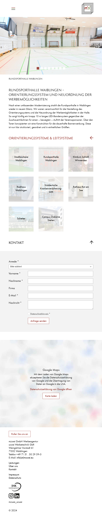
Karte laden (51, 396)
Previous (5, 46)
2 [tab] (41, 68)
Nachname (16, 281)
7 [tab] (60, 68)
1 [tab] (38, 68)
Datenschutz (15, 477)
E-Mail (13, 295)
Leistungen (14, 462)
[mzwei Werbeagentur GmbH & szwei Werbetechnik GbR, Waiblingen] (87, 8)
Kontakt (12, 469)
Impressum (14, 474)
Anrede (14, 261)
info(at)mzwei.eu (25, 457)
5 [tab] (53, 68)
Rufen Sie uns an (19, 434)
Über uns (13, 466)
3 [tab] (45, 68)
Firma (12, 288)
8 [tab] (64, 68)
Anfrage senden (38, 321)
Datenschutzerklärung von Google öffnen (51, 389)
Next (97, 46)
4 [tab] (49, 68)
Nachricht (15, 303)
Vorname (15, 273)
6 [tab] (56, 68)
